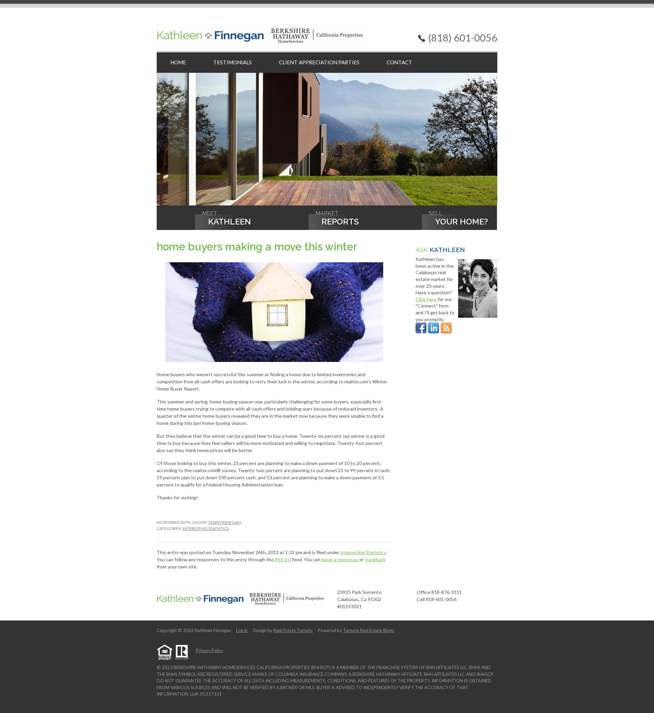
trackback (375, 559)
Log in (242, 630)
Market (337, 219)
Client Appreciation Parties (319, 62)
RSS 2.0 (283, 559)
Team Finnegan (224, 522)
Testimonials (232, 62)
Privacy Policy (209, 650)
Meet (226, 219)
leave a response (339, 559)
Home (178, 62)
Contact (399, 62)
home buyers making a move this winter (257, 247)
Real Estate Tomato (293, 630)
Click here (426, 299)
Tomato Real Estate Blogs (368, 630)
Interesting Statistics (206, 528)
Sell (458, 219)
